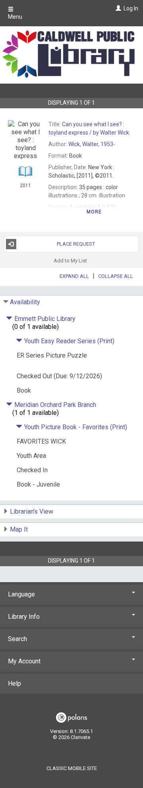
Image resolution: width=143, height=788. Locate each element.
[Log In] (117, 8)
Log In (131, 8)
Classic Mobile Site (71, 768)
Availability (25, 302)
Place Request (76, 244)
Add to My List (70, 261)
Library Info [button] (24, 616)
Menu (15, 17)
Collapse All (115, 276)
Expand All (74, 276)
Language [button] (21, 594)
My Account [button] (24, 661)
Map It (19, 529)
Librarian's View (31, 511)
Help (14, 683)
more (94, 212)
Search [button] (17, 639)
